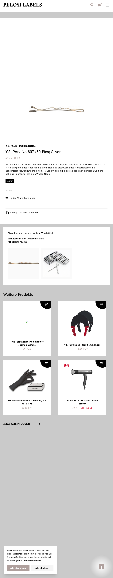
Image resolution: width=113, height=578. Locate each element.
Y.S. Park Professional (21, 146)
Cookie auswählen (32, 560)
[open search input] (91, 4)
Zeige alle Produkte (16, 423)
